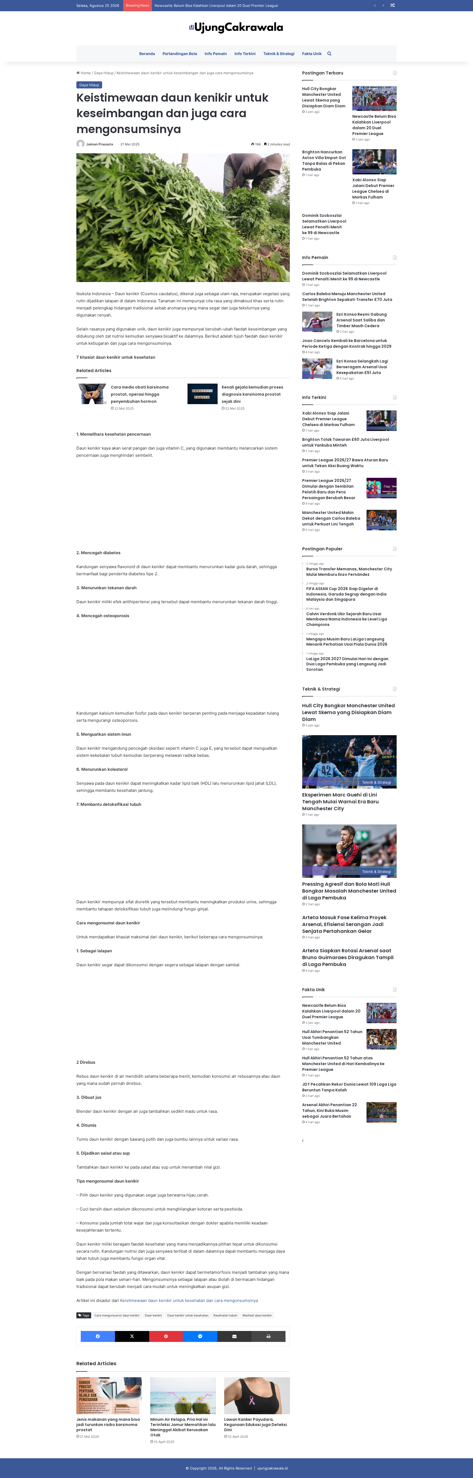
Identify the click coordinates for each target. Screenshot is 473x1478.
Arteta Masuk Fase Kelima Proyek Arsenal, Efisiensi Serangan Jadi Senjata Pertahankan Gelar (344, 924)
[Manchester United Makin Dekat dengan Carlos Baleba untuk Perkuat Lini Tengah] (382, 520)
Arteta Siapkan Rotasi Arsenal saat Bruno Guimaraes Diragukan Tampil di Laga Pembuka (348, 957)
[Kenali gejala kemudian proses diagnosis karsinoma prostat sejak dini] (203, 394)
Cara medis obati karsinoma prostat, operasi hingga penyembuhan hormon (140, 394)
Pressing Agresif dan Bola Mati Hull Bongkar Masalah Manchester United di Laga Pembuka (349, 891)
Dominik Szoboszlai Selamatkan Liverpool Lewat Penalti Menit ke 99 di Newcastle (324, 224)
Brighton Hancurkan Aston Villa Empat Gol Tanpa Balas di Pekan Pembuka (217, 5)
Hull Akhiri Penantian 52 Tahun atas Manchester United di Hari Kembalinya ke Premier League (343, 1063)
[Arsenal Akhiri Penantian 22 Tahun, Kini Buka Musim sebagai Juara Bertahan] (382, 1112)
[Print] (268, 1336)
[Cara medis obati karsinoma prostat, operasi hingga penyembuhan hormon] (92, 394)
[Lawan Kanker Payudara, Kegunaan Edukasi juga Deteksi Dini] (257, 1395)
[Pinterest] (166, 1336)
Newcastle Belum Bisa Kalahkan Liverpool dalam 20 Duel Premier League (374, 125)
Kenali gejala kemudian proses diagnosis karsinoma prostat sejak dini (252, 394)
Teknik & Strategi (279, 53)
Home (85, 73)
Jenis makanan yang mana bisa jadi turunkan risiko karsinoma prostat (108, 1425)
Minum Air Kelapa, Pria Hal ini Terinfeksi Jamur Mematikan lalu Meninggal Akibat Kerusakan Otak (183, 1427)
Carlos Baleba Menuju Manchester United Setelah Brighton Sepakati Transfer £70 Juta (347, 296)
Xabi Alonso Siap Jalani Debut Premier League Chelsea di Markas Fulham (373, 188)
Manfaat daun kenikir (257, 1315)
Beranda (147, 53)
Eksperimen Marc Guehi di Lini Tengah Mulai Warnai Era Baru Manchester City (340, 801)
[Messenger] (200, 1336)
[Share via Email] (234, 1336)
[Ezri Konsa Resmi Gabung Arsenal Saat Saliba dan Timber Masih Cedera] (317, 322)
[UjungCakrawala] (236, 28)
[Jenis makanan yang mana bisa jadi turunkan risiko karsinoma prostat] (109, 1395)
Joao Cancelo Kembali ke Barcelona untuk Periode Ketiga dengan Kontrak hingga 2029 (346, 343)
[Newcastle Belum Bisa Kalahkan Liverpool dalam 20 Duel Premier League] (374, 98)
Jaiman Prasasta (99, 144)
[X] (132, 1336)
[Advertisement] (183, 504)
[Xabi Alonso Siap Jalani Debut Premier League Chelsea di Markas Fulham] (374, 161)
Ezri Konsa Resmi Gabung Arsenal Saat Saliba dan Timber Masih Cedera (361, 320)
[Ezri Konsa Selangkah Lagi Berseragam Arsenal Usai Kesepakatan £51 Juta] (317, 368)
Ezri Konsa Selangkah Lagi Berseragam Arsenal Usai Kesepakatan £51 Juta (362, 366)
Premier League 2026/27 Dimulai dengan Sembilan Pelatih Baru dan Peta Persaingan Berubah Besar (328, 489)
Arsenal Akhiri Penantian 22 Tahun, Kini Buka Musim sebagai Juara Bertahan (329, 1110)
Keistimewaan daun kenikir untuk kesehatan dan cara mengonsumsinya (189, 1300)
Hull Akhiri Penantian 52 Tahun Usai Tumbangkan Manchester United (332, 1037)
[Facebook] (98, 1336)
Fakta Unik (312, 53)
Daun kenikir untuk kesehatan (187, 1315)
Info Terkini (245, 53)
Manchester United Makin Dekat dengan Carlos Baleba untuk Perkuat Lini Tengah (331, 518)
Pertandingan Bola (180, 53)
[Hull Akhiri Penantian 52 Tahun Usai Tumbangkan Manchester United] (382, 1039)
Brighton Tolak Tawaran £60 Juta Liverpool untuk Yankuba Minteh (345, 442)
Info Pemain (216, 53)
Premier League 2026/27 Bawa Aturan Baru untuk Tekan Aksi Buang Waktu (345, 462)
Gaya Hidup (104, 73)
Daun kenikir (153, 1315)
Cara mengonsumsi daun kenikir (117, 1315)
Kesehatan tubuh (225, 1315)
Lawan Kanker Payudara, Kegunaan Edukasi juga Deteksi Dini (255, 1425)
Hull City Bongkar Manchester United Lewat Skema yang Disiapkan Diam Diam (323, 97)
